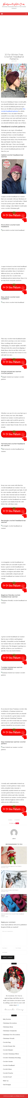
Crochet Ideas (7, 1069)
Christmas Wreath (8, 1038)
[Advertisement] (14, 37)
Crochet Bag (7, 1042)
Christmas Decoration (10, 1023)
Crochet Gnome (8, 1061)
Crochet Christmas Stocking (12, 1057)
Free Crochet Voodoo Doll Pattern (9, 890)
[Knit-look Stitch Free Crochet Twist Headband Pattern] (14, 903)
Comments (17, 819)
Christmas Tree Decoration (11, 1034)
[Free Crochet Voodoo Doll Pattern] (14, 879)
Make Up (5, 1081)
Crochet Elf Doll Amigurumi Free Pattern (11, 866)
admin (10, 819)
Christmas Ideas (8, 1027)
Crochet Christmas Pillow (11, 1054)
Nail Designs (7, 1084)
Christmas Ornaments (10, 1031)
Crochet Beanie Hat (9, 1046)
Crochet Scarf (7, 1077)
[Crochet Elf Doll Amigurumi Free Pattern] (14, 855)
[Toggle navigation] (2, 14)
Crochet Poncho (8, 1073)
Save (18, 823)
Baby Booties (7, 1019)
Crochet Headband (9, 1065)
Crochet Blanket (8, 1050)
